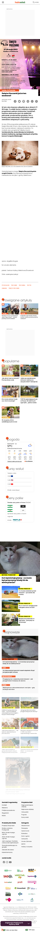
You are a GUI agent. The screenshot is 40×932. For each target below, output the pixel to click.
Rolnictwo (24, 833)
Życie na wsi (25, 831)
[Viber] (36, 101)
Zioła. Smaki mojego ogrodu (8, 837)
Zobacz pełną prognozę (14, 461)
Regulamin (5, 813)
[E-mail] (28, 101)
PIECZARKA (22, 285)
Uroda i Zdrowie (26, 841)
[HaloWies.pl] (20, 2)
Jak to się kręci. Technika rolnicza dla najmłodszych (10, 842)
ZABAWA (4, 288)
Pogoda (24, 815)
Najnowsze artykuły (27, 809)
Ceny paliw (24, 812)
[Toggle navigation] (3, 2)
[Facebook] (15, 101)
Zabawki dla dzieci (8, 850)
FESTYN (29, 285)
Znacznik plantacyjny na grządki (9, 846)
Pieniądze (24, 828)
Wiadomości (25, 825)
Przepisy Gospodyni (8, 825)
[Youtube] (10, 862)
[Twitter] (19, 101)
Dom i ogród (25, 836)
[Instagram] (7, 862)
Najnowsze (12, 632)
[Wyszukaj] (36, 2)
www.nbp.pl (15, 490)
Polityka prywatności (8, 810)
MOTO (23, 844)
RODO (4, 816)
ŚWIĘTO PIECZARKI (14, 288)
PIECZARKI (14, 285)
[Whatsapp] (32, 101)
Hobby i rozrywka (26, 847)
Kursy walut (25, 817)
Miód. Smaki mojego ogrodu (8, 833)
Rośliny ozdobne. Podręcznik (7, 829)
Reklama (5, 808)
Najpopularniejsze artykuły (27, 806)
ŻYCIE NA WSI (5, 285)
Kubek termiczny (7, 852)
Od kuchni (24, 839)
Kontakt (4, 805)
